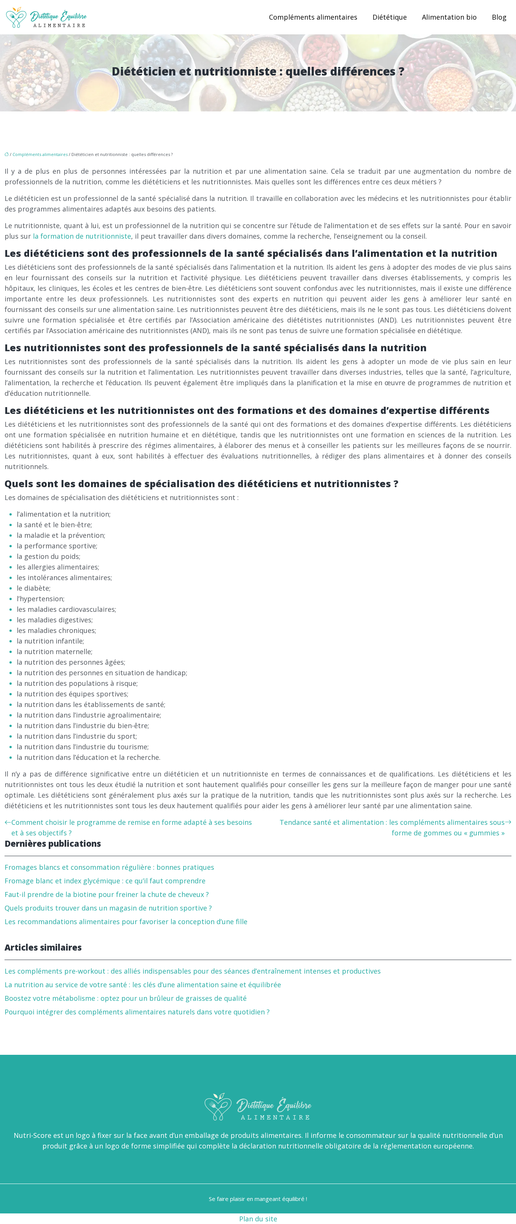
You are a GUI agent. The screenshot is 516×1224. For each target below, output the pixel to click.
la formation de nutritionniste (82, 236)
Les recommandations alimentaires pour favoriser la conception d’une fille (126, 921)
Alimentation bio (449, 17)
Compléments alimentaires (313, 17)
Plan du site (258, 1218)
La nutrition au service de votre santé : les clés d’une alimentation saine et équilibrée (143, 984)
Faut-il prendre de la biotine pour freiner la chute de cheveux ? (107, 894)
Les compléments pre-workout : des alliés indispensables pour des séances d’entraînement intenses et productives (193, 970)
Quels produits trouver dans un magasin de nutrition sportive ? (108, 907)
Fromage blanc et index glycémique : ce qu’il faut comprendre (105, 880)
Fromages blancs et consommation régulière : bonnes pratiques (109, 867)
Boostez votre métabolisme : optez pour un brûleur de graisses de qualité (126, 998)
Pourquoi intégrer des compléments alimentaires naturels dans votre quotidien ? (137, 1011)
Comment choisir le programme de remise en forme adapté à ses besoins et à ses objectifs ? (131, 827)
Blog (499, 17)
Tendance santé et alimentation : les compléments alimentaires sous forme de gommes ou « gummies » (392, 827)
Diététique (389, 17)
